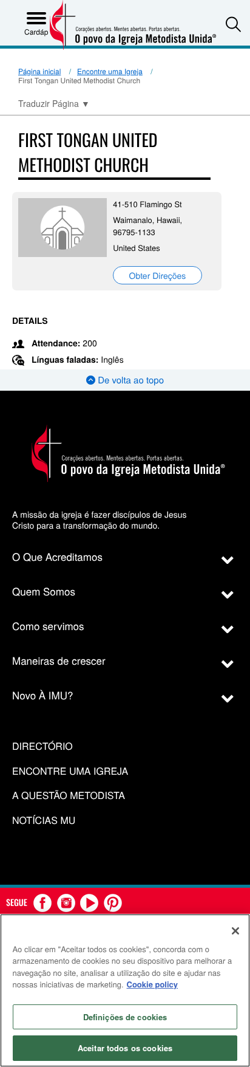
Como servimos (48, 625)
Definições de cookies (125, 1017)
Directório (42, 746)
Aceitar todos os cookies (125, 1048)
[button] (233, 24)
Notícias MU (43, 820)
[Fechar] (235, 931)
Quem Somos (43, 591)
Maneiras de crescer (59, 660)
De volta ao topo (129, 380)
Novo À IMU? (42, 694)
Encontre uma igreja (70, 771)
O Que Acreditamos (57, 556)
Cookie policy (152, 984)
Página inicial (39, 71)
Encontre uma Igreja (110, 71)
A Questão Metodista (68, 795)
